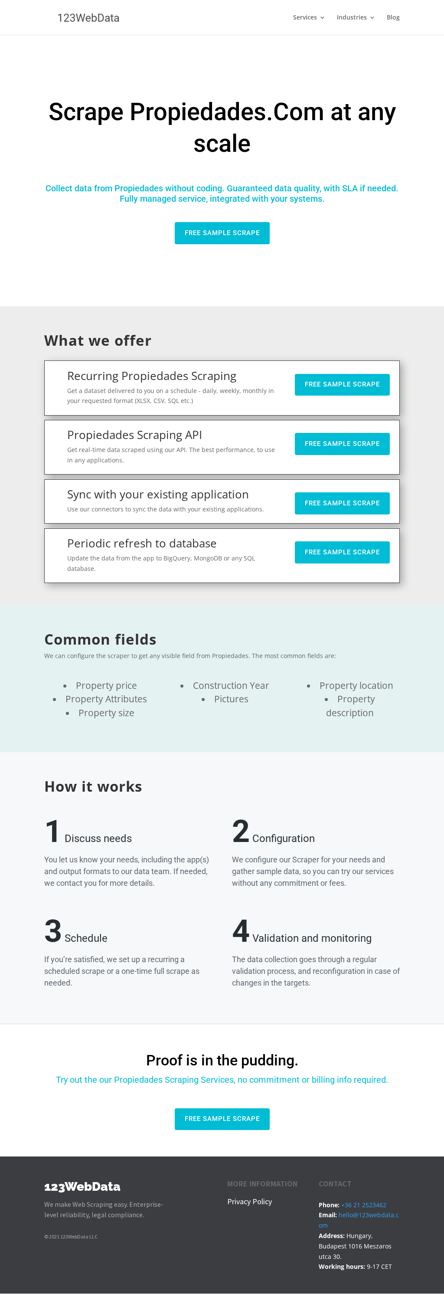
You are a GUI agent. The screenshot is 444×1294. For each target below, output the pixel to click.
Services (305, 17)
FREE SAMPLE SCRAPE (222, 233)
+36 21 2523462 (363, 1205)
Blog (393, 17)
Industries (352, 17)
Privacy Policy (249, 1201)
